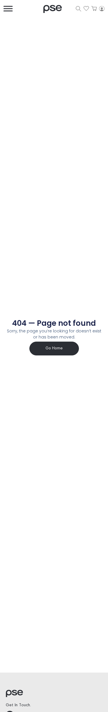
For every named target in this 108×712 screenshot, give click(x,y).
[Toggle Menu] (8, 8)
